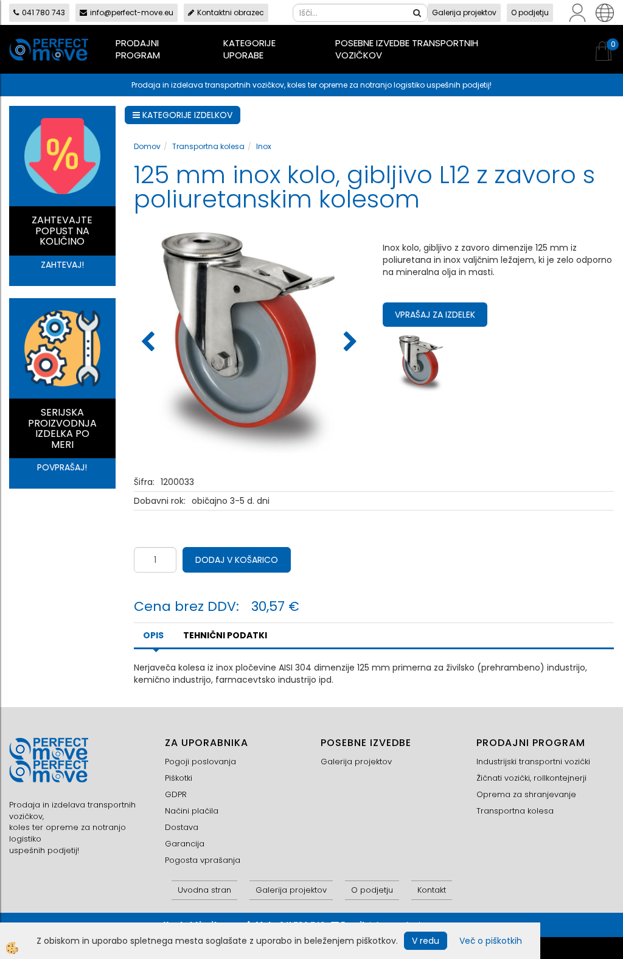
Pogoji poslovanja (200, 761)
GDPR (176, 794)
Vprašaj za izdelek (435, 315)
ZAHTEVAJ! (62, 265)
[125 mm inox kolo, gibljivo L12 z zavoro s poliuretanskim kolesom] (421, 361)
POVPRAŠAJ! (62, 467)
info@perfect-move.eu (131, 12)
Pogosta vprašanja (202, 860)
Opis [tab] (153, 635)
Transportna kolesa (208, 146)
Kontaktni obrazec (230, 12)
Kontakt (431, 890)
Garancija (184, 843)
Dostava (181, 827)
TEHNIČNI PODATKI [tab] (225, 635)
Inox (263, 146)
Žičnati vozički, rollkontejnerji (531, 778)
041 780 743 (43, 12)
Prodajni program (138, 49)
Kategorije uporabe (249, 49)
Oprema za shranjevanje (526, 794)
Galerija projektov (464, 12)
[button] (348, 343)
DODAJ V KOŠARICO (236, 560)
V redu (425, 941)
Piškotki (178, 778)
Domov (147, 146)
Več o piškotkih (490, 941)
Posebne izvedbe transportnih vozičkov (406, 49)
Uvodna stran (204, 890)
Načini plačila (191, 811)
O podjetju (530, 12)
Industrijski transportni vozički (533, 761)
